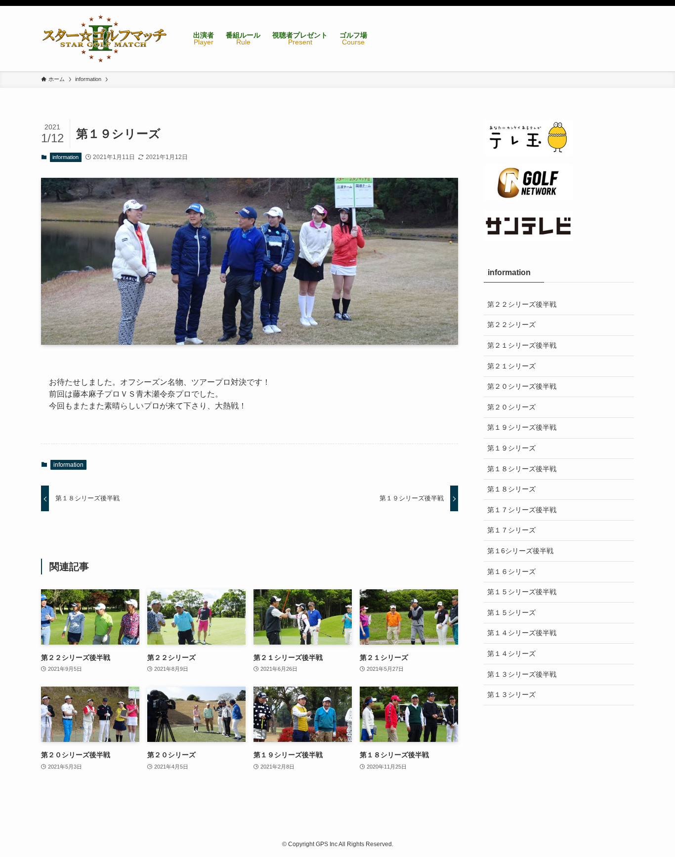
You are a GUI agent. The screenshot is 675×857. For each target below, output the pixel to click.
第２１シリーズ (511, 366)
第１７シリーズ (511, 530)
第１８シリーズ (511, 489)
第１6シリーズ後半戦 (520, 551)
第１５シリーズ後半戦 (521, 592)
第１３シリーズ (511, 694)
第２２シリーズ (511, 324)
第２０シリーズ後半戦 (521, 386)
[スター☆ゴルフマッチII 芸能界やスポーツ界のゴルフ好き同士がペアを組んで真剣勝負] (104, 38)
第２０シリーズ (511, 407)
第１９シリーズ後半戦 (521, 427)
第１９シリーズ (511, 448)
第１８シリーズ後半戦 (521, 469)
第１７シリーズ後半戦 (521, 510)
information (65, 157)
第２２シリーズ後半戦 (521, 304)
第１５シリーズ (511, 612)
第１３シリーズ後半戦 (521, 674)
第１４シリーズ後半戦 (521, 633)
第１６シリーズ (511, 571)
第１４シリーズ (511, 653)
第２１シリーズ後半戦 (521, 345)
